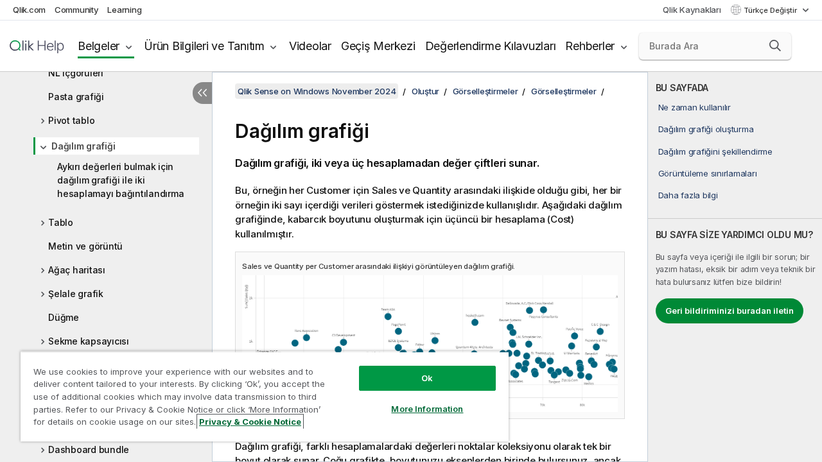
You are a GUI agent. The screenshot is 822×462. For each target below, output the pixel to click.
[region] (265, 396)
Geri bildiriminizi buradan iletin (729, 310)
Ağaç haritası (76, 269)
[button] (775, 45)
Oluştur (425, 91)
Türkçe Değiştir (771, 10)
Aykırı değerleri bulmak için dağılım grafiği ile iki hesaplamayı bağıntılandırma (120, 180)
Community (77, 9)
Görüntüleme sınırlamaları (707, 173)
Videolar (310, 46)
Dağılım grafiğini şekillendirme (715, 151)
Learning (124, 9)
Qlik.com (29, 9)
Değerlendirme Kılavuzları (490, 46)
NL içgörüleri (75, 72)
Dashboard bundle (88, 449)
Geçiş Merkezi (378, 46)
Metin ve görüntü (85, 246)
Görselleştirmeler (485, 91)
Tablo (60, 222)
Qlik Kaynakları (692, 9)
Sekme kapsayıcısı (88, 341)
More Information (427, 409)
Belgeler (98, 46)
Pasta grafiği (76, 96)
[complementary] (735, 267)
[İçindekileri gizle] (202, 93)
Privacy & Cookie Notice (250, 421)
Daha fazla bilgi (688, 195)
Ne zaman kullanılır (694, 107)
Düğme (63, 317)
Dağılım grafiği (83, 146)
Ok (427, 378)
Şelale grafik (75, 293)
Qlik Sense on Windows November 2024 (317, 91)
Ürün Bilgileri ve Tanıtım (204, 46)
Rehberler (590, 46)
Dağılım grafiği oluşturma (706, 129)
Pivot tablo (71, 120)
